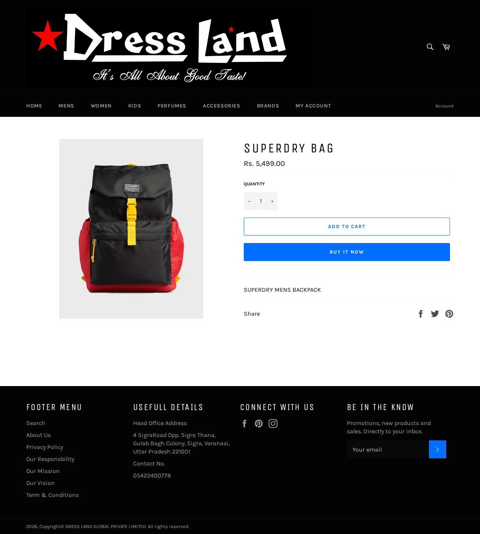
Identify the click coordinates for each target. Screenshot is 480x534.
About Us (38, 435)
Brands (268, 106)
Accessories (221, 106)
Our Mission (43, 470)
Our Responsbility (50, 458)
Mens (66, 106)
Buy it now (347, 252)
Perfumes (172, 106)
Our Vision (40, 482)
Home (34, 106)
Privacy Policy (44, 446)
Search (35, 423)
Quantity (254, 183)
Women (101, 106)
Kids (134, 106)
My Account (313, 106)
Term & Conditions (52, 494)
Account (444, 106)
